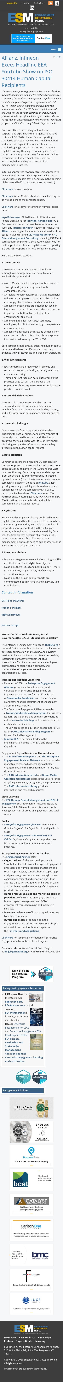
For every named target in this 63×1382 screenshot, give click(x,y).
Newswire (10, 1337)
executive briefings (23, 720)
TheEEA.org (51, 644)
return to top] (10, 625)
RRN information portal (23, 775)
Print (58, 56)
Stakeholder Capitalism (20, 698)
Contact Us (39, 3)
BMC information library (23, 786)
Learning (25, 3)
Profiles (8, 1341)
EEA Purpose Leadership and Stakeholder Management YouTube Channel (15, 1046)
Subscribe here (13, 1001)
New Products (27, 1337)
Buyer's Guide (24, 1341)
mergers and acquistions (24, 931)
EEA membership (15, 1012)
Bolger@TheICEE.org (16, 951)
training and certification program (26, 713)
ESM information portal (22, 756)
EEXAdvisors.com (15, 1005)
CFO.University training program (31, 731)
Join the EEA (11, 739)
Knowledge (44, 1337)
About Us (12, 3)
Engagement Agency (18, 857)
